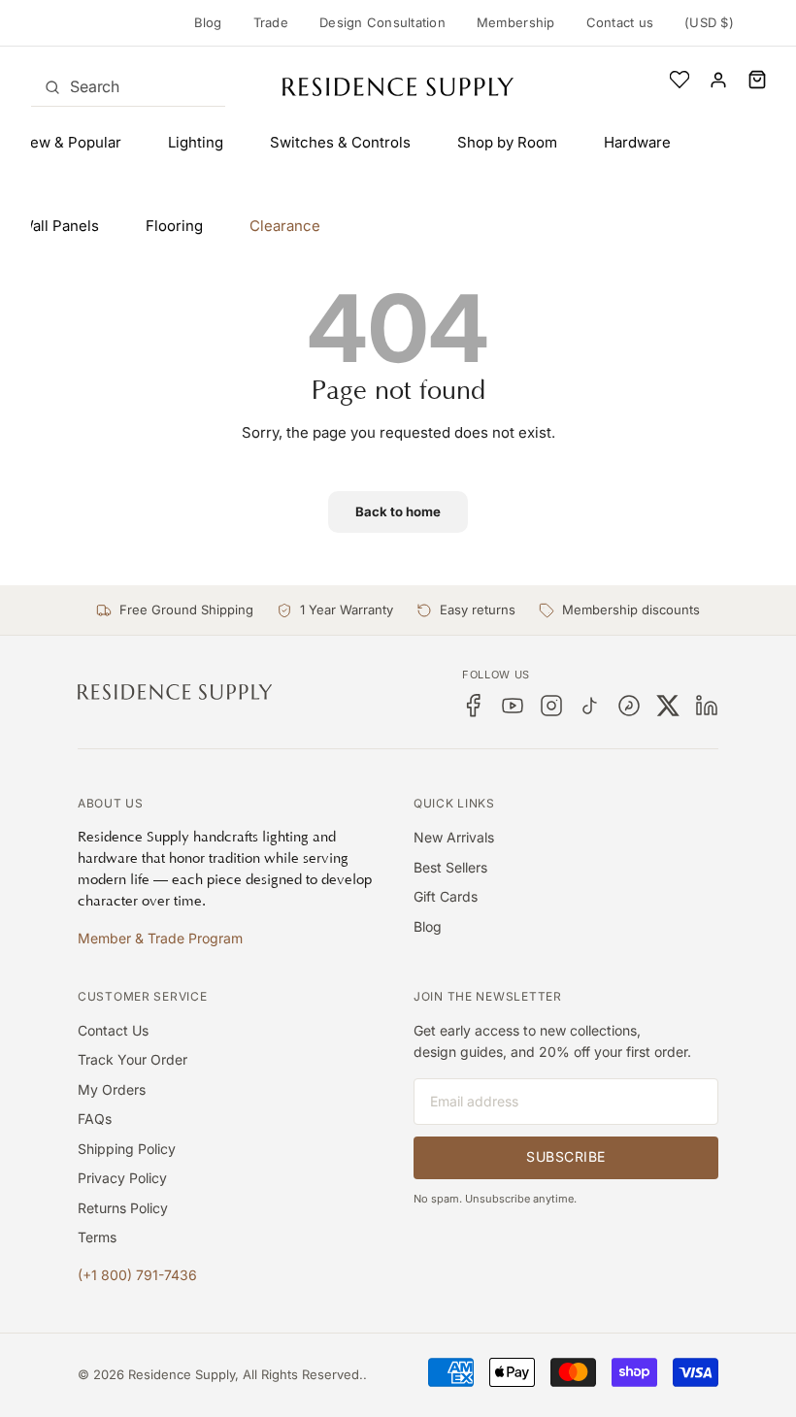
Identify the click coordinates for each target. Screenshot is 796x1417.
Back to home (398, 511)
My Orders (112, 1089)
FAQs (95, 1118)
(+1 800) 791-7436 (137, 1275)
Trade (270, 22)
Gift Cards (446, 896)
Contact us (620, 22)
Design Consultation (382, 22)
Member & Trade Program (160, 938)
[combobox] (128, 86)
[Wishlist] (679, 79)
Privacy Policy (122, 1178)
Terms (97, 1237)
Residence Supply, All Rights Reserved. (245, 1374)
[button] (757, 79)
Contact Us (113, 1030)
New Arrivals (454, 837)
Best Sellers (450, 867)
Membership (516, 22)
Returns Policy (123, 1208)
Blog (208, 22)
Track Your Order (132, 1059)
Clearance (284, 225)
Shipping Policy (127, 1148)
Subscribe (566, 1156)
